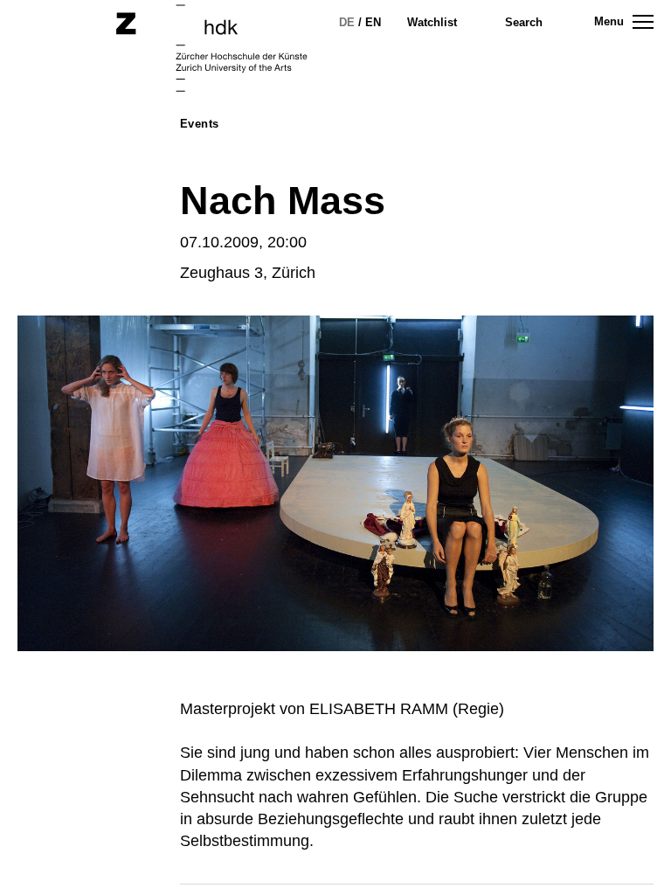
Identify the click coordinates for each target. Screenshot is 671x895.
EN (373, 22)
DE (347, 22)
